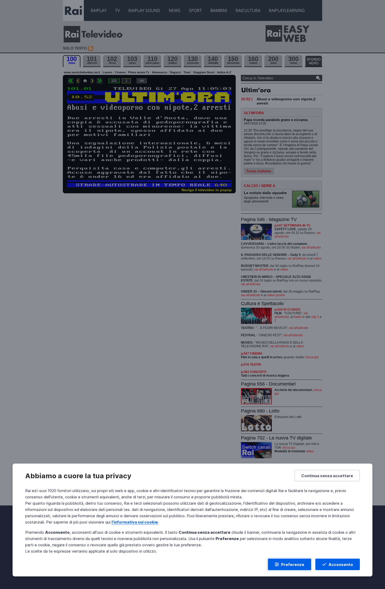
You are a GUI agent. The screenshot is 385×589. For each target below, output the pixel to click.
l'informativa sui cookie (135, 522)
